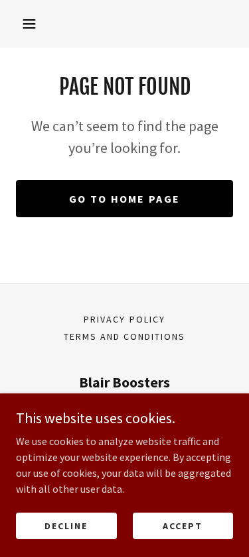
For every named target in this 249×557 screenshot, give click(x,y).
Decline (66, 525)
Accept (183, 525)
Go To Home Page (124, 198)
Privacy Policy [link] (124, 319)
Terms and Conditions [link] (124, 336)
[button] (29, 24)
